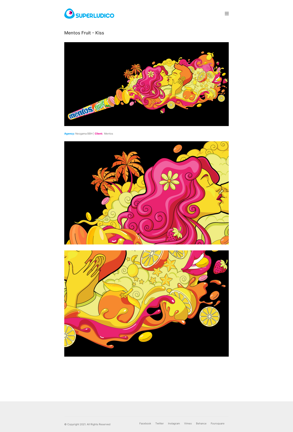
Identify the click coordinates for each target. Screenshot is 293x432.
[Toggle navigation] (227, 13)
